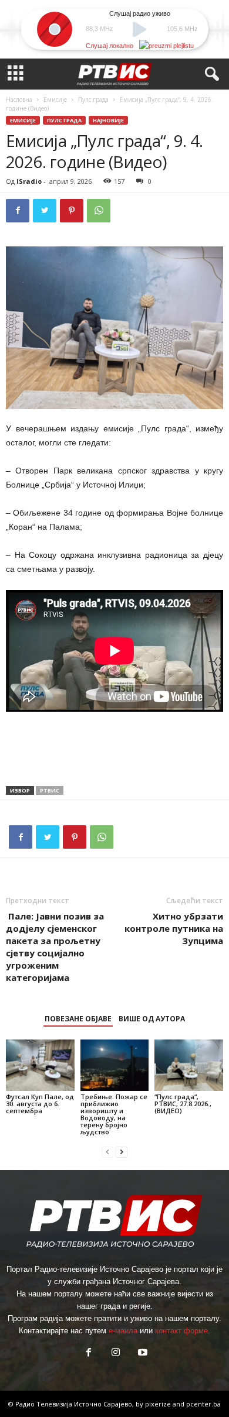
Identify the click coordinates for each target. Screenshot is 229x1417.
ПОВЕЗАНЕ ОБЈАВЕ (78, 1019)
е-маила (123, 1330)
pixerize (159, 1403)
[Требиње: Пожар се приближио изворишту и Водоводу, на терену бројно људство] (114, 1064)
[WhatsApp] (98, 210)
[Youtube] (141, 1353)
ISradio (29, 181)
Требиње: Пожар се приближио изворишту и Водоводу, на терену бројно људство (113, 1114)
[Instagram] (115, 1353)
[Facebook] (17, 210)
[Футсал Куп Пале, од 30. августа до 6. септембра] (40, 1064)
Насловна (19, 99)
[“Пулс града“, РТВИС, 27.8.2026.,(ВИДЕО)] (188, 1064)
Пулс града (93, 99)
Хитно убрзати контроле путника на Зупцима (173, 928)
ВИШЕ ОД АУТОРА (152, 1019)
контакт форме (181, 1330)
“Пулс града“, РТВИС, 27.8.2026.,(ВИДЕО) (182, 1103)
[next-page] (121, 1151)
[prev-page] (107, 1151)
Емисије (55, 99)
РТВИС (49, 790)
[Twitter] (44, 210)
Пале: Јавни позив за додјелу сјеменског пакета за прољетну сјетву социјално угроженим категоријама (55, 946)
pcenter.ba (203, 1403)
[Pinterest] (71, 210)
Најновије (108, 120)
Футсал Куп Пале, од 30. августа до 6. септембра (40, 1103)
